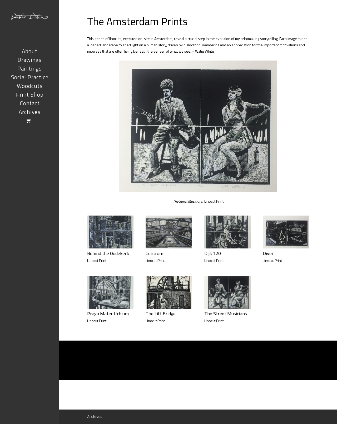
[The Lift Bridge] (169, 307)
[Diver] (286, 247)
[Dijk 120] (227, 247)
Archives (30, 113)
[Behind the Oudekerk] (110, 247)
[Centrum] (169, 247)
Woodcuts (30, 87)
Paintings (29, 70)
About (29, 52)
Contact (30, 104)
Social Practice (29, 78)
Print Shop (29, 96)
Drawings (30, 61)
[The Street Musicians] (227, 307)
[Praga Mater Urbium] (110, 307)
